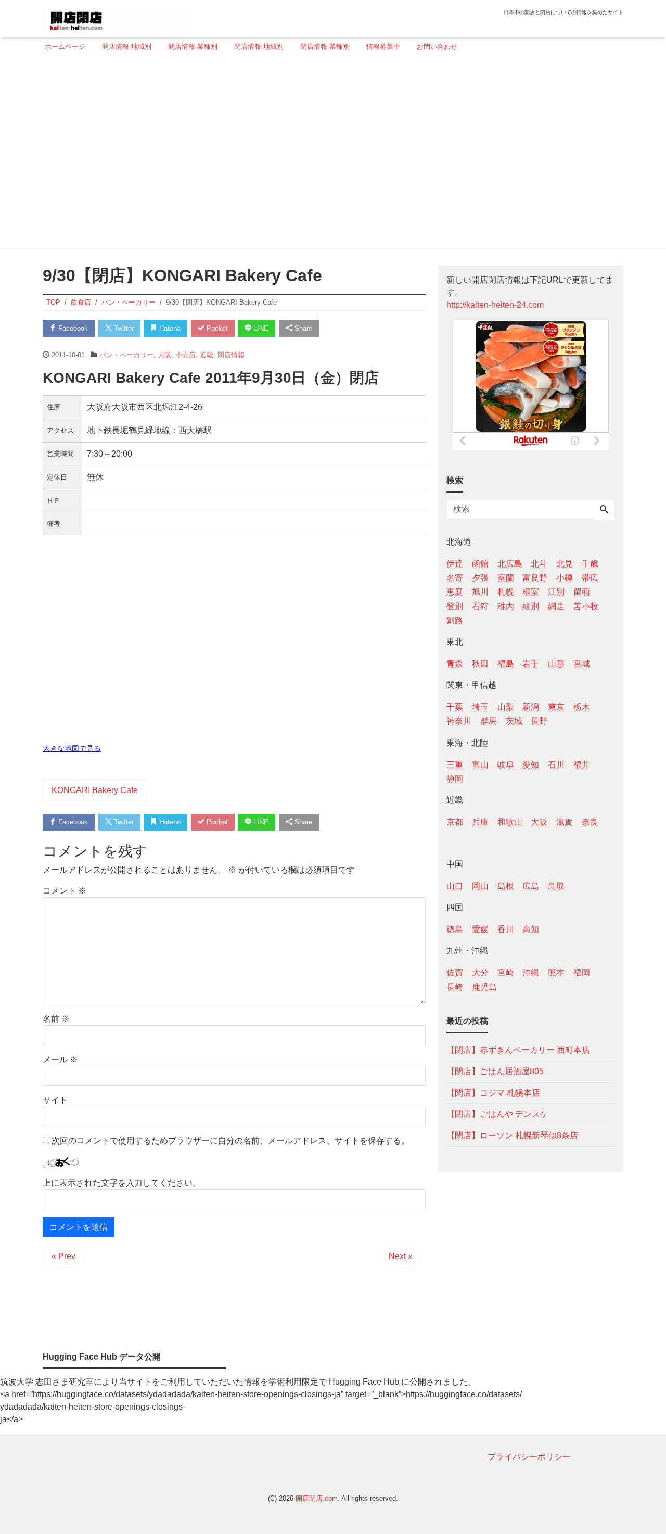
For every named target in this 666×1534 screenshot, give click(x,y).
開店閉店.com (317, 1498)
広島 (530, 886)
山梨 (505, 706)
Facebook (72, 328)
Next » (401, 1256)
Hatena (169, 328)
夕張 (480, 577)
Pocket (216, 328)
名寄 (454, 577)
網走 (556, 605)
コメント (64, 890)
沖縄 (530, 972)
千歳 (590, 563)
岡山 (480, 886)
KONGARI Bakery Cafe (95, 790)
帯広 (590, 577)
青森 (454, 663)
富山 (480, 764)
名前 (56, 1018)
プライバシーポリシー (529, 1456)
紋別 (530, 605)
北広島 (509, 563)
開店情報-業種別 (192, 47)
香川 (505, 929)
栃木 (581, 706)
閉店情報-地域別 (259, 47)
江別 (556, 591)
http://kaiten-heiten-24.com (495, 304)
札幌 (505, 591)
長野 (539, 720)
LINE (259, 328)
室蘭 (505, 577)
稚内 (505, 605)
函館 (480, 563)
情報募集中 (383, 47)
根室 (530, 591)
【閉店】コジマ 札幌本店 (493, 1092)
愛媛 (480, 929)
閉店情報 (231, 355)
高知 (530, 929)
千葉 (454, 706)
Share (302, 328)
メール (60, 1059)
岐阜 (505, 764)
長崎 (454, 986)
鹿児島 (484, 986)
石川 (556, 764)
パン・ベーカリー (126, 355)
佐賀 (454, 972)
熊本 (556, 972)
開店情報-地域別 (126, 47)
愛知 (530, 764)
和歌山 (509, 821)
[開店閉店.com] (115, 17)
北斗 (539, 563)
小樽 (564, 577)
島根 (505, 886)
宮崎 (505, 972)
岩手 (530, 663)
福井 (581, 764)
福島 (505, 663)
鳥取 (556, 886)
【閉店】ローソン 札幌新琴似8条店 (512, 1134)
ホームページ (65, 47)
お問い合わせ (437, 47)
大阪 (164, 355)
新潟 (530, 706)
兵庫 (480, 821)
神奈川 (458, 720)
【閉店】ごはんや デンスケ (497, 1113)
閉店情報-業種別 (325, 47)
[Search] (604, 510)
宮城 (581, 663)
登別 (454, 605)
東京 (556, 706)
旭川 (480, 591)
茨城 (514, 720)
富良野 (534, 577)
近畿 (206, 355)
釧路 (454, 619)
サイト (55, 1100)
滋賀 (564, 821)
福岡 (581, 972)
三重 (454, 764)
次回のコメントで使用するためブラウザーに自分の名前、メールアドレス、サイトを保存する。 (230, 1140)
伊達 (454, 563)
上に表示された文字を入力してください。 (122, 1182)
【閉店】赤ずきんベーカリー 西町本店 (518, 1049)
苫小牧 (585, 605)
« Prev (63, 1256)
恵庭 (454, 591)
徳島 (454, 929)
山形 (556, 663)
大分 (480, 972)
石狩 (480, 605)
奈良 (590, 821)
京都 (454, 821)
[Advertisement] (329, 155)
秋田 (480, 663)
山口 (454, 886)
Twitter (123, 328)
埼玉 (480, 706)
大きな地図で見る (72, 748)
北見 (564, 563)
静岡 (454, 778)
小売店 (185, 355)
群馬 (488, 720)
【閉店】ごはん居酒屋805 (495, 1070)
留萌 (581, 591)
